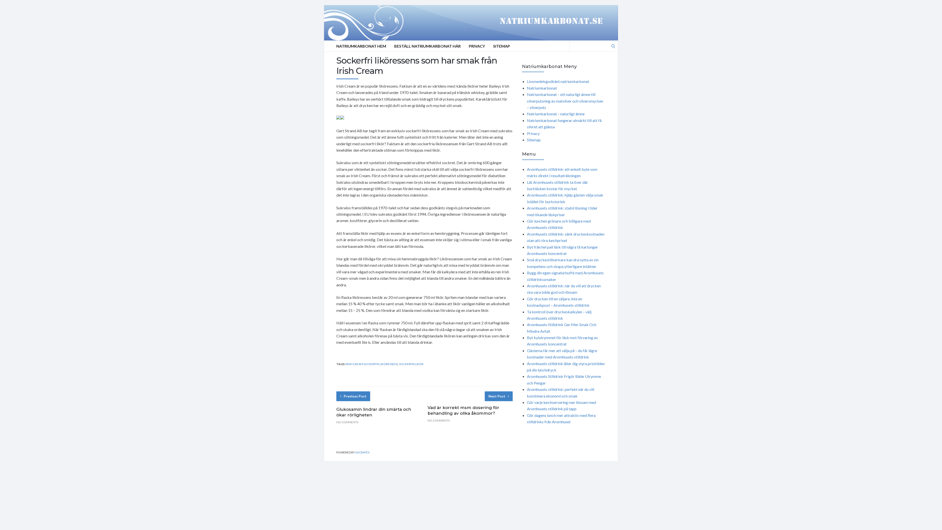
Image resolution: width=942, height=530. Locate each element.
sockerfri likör (411, 364)
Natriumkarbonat (542, 88)
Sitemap (501, 46)
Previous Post (355, 396)
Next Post (496, 396)
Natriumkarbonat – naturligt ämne (556, 113)
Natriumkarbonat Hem (361, 46)
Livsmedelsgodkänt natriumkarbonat (558, 81)
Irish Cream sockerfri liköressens (372, 364)
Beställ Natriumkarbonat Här (427, 46)
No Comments (347, 422)
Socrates (362, 452)
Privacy (477, 46)
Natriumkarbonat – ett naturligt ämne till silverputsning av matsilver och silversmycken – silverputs (565, 101)
